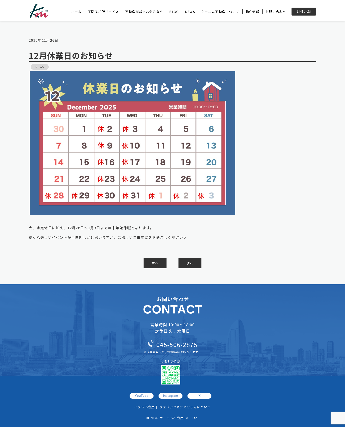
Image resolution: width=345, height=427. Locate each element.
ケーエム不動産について (220, 11)
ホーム (76, 11)
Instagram (170, 395)
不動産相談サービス (103, 11)
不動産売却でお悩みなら (144, 11)
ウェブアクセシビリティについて (185, 406)
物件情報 (252, 11)
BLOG (174, 11)
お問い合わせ (276, 11)
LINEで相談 (304, 11)
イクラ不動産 (144, 406)
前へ (155, 263)
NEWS (190, 11)
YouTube (141, 395)
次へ (189, 263)
